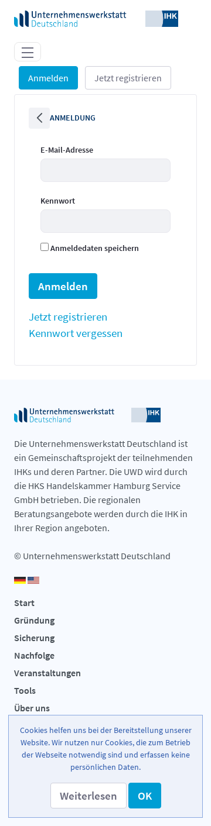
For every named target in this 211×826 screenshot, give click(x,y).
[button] (88, 795)
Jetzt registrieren (128, 78)
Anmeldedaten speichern (94, 248)
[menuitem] (68, 316)
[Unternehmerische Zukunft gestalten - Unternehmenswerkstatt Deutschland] (96, 18)
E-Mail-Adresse (66, 149)
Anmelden (48, 78)
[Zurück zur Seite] (39, 118)
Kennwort (57, 200)
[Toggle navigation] (27, 51)
